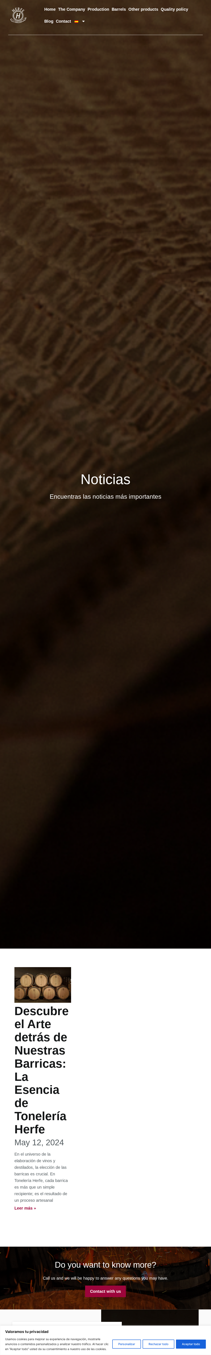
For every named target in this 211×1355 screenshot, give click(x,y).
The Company (71, 9)
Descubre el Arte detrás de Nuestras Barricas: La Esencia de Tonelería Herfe (41, 1070)
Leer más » (25, 1208)
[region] (105, 1340)
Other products (143, 9)
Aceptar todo (191, 1344)
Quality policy (174, 9)
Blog (48, 21)
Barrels (119, 9)
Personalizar (126, 1344)
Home (50, 9)
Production (98, 9)
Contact (63, 21)
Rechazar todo (158, 1344)
